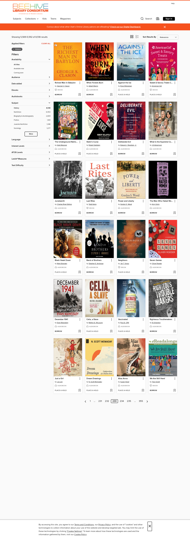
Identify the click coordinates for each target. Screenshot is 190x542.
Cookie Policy (80, 534)
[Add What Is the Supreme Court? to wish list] (174, 154)
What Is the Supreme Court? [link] (161, 142)
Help (172, 4)
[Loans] (158, 19)
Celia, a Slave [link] (92, 319)
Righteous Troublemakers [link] (161, 319)
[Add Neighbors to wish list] (143, 272)
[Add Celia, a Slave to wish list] (111, 331)
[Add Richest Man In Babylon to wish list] (79, 94)
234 (122, 401)
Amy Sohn (155, 204)
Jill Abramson (157, 145)
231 (100, 401)
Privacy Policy (104, 524)
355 (141, 401)
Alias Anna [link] (123, 378)
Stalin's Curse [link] (92, 142)
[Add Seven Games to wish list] (174, 272)
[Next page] (147, 401)
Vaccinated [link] (123, 319)
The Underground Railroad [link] (66, 142)
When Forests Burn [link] (94, 83)
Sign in (169, 18)
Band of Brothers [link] (93, 260)
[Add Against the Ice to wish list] (143, 94)
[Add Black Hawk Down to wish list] (79, 272)
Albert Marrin (93, 86)
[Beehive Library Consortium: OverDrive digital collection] (30, 9)
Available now (19, 69)
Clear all (45, 43)
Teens (53, 18)
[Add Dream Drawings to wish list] (111, 390)
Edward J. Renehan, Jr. (128, 145)
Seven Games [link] (156, 260)
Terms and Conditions (84, 524)
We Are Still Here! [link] (157, 378)
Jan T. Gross (124, 264)
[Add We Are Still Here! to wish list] (174, 390)
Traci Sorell (156, 382)
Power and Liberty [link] (126, 201)
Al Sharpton (156, 323)
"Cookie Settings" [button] (74, 531)
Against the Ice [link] (124, 83)
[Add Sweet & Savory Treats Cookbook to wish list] (174, 94)
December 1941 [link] (61, 319)
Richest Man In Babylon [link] (65, 83)
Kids (45, 18)
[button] (146, 19)
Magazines (65, 18)
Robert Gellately (94, 145)
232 (107, 401)
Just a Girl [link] (59, 378)
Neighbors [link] (122, 260)
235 (129, 401)
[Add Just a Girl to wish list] (79, 390)
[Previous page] (85, 401)
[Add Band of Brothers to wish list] (111, 272)
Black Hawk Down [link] (63, 260)
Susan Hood (124, 382)
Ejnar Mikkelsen (126, 86)
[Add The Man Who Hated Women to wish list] (174, 213)
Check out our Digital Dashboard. (125, 27)
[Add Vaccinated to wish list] (143, 331)
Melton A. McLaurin (96, 323)
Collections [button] (31, 18)
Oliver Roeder (157, 264)
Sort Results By (149, 37)
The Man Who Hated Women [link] (161, 201)
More (31, 134)
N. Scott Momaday (95, 382)
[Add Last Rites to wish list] (111, 213)
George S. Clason (63, 86)
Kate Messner (62, 145)
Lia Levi (60, 382)
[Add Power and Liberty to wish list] (143, 213)
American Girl (157, 86)
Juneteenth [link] (60, 201)
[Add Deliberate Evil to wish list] (143, 154)
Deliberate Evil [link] (124, 142)
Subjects (17, 18)
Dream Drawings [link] (93, 378)
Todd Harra (92, 204)
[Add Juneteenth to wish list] (79, 213)
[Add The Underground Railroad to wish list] (79, 154)
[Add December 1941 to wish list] (79, 331)
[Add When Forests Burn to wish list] (111, 94)
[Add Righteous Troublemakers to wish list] (174, 331)
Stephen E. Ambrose (96, 264)
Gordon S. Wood (126, 204)
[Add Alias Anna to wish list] (143, 390)
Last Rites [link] (90, 201)
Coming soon (18, 73)
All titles (17, 65)
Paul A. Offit (124, 323)
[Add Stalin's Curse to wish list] (111, 154)
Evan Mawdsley (62, 323)
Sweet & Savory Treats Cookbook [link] (161, 83)
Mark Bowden (62, 264)
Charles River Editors (64, 204)
